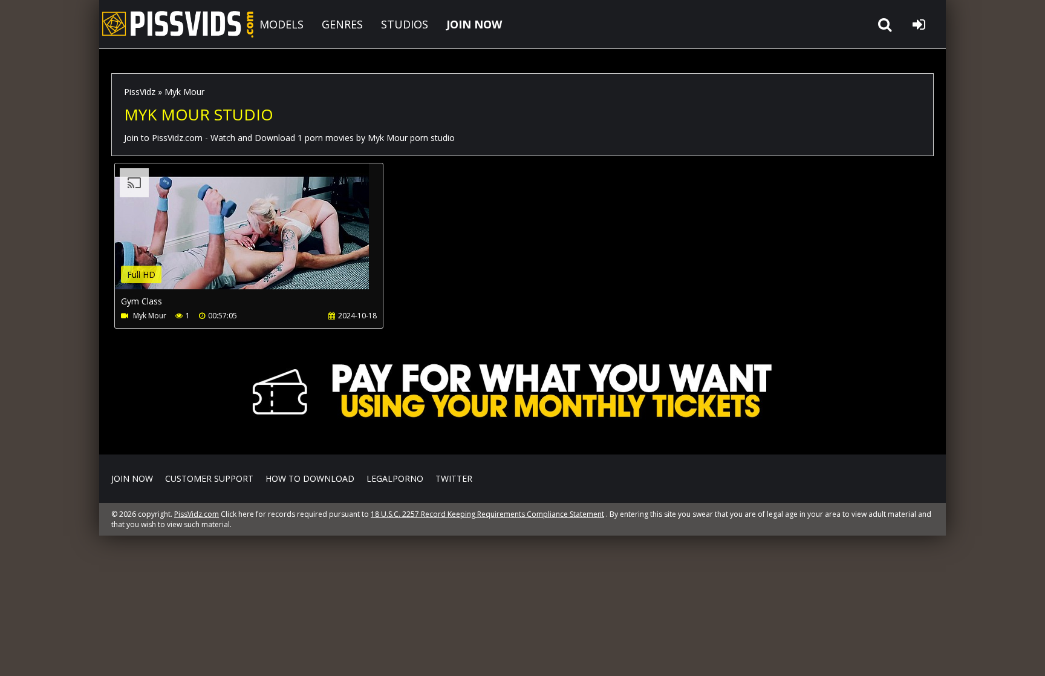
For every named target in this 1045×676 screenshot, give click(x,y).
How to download (309, 478)
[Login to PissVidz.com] (918, 24)
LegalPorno (394, 478)
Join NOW (132, 478)
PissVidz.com (177, 24)
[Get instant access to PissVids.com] (522, 436)
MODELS (281, 24)
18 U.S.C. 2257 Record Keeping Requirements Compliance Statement (487, 514)
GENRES (342, 24)
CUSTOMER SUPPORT (209, 478)
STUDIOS (404, 24)
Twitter (453, 478)
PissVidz (139, 91)
